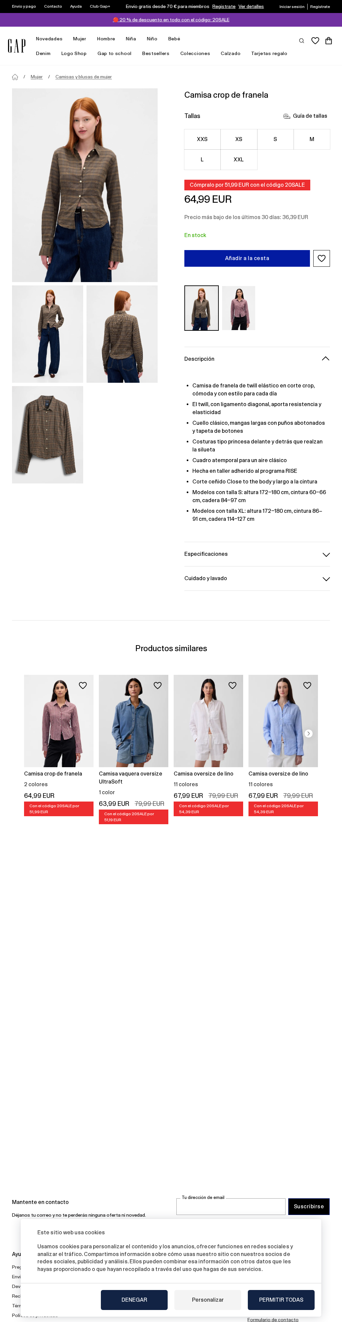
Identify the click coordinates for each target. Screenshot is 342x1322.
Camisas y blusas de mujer (83, 76)
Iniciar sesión (292, 6)
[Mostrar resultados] (302, 40)
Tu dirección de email (203, 1197)
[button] (321, 258)
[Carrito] (329, 41)
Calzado (230, 53)
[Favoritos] (315, 41)
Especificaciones (206, 554)
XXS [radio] (202, 139)
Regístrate (223, 6)
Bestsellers (156, 53)
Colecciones (195, 53)
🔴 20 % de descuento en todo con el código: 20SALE (171, 19)
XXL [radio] (239, 159)
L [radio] (202, 159)
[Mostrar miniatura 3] (47, 434)
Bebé (174, 38)
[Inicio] (15, 77)
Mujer (80, 38)
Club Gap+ (100, 6)
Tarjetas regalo (269, 53)
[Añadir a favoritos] (82, 685)
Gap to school (115, 53)
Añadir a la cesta (247, 258)
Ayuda (76, 6)
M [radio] (312, 139)
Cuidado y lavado (205, 578)
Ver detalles (251, 6)
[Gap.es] (16, 46)
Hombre (106, 38)
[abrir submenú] (66, 39)
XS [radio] (238, 139)
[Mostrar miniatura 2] (122, 334)
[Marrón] (201, 308)
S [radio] (275, 139)
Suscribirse (309, 1206)
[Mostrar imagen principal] (85, 185)
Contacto (53, 6)
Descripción (199, 359)
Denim (43, 53)
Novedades (49, 38)
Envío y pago (24, 6)
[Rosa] (238, 308)
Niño (152, 38)
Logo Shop (74, 53)
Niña (131, 38)
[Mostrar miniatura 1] (47, 334)
